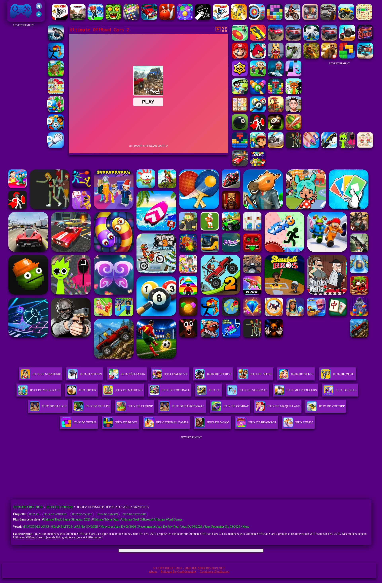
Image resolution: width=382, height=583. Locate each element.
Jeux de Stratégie (46, 374)
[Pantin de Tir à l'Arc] (56, 57)
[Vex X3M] (60, 19)
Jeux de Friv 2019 (28, 507)
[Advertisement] (23, 87)
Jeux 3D (34, 514)
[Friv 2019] (39, 8)
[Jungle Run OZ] (113, 19)
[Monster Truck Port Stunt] (346, 19)
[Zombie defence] (56, 111)
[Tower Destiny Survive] (276, 111)
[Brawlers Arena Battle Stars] (240, 75)
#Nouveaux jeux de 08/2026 (117, 526)
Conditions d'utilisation (214, 571)
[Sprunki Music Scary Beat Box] (293, 93)
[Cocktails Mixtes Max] (56, 93)
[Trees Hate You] (240, 93)
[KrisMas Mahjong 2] (365, 147)
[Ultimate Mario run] (240, 57)
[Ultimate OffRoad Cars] (293, 39)
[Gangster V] (329, 57)
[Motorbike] (78, 19)
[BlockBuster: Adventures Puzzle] (240, 147)
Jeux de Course (219, 374)
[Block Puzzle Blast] (276, 93)
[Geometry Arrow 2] (203, 19)
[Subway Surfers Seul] (258, 147)
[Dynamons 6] (239, 19)
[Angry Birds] (258, 57)
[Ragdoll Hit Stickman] (258, 129)
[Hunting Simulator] (56, 75)
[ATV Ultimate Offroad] (347, 39)
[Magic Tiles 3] (293, 75)
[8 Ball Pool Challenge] (276, 129)
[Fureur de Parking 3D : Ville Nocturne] (240, 165)
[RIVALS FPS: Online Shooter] (95, 19)
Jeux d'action (91, 374)
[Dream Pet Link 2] (240, 111)
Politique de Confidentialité (178, 571)
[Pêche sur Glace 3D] (56, 39)
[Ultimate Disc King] (240, 39)
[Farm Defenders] (311, 57)
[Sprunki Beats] (258, 165)
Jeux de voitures (55, 514)
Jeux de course (82, 514)
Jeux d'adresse (176, 374)
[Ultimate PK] (311, 39)
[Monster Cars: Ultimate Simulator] (276, 39)
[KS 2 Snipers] (293, 57)
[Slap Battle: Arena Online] (56, 147)
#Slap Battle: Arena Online (74, 526)
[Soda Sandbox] (311, 147)
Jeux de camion (107, 514)
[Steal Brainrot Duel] (258, 75)
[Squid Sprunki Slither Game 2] (347, 147)
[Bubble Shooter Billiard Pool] (258, 93)
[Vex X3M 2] (221, 19)
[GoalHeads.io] (56, 129)
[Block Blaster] (347, 57)
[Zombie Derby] (276, 147)
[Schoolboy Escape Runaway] (293, 111)
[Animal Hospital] (276, 57)
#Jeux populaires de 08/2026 (221, 526)
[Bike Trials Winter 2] (292, 19)
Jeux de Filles (302, 374)
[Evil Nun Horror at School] (276, 75)
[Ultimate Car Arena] (258, 39)
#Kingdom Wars (36, 526)
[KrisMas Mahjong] (364, 19)
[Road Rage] (293, 147)
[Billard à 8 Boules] (258, 111)
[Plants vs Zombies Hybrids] (328, 19)
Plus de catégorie (134, 514)
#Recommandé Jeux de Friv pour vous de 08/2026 (169, 526)
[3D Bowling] (167, 19)
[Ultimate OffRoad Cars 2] (329, 39)
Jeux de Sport (261, 374)
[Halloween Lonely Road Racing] (149, 19)
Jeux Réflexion (133, 374)
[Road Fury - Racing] (365, 57)
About (153, 571)
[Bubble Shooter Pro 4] (185, 19)
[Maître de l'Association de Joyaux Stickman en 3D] (131, 19)
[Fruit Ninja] (293, 129)
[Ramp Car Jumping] (329, 147)
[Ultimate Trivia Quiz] (365, 39)
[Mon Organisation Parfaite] (310, 19)
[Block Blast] (275, 19)
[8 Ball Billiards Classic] (240, 129)
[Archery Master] (257, 19)
